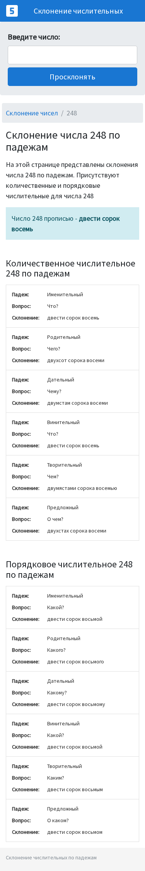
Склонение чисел (32, 112)
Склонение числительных (78, 10)
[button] (72, 76)
